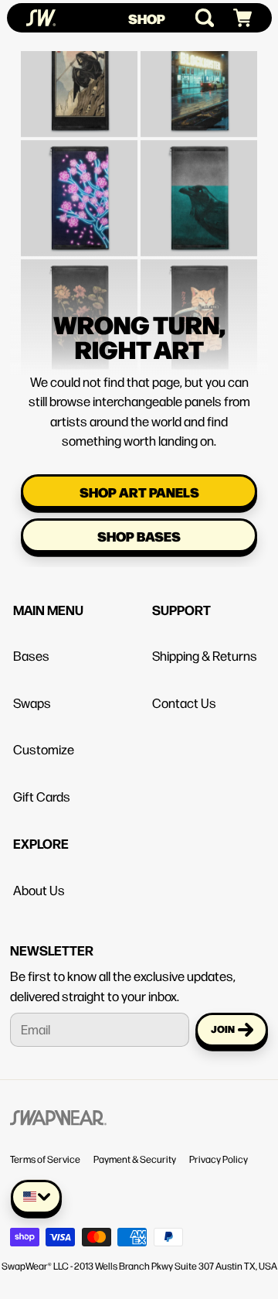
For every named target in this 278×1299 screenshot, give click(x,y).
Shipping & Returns (204, 655)
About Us (39, 889)
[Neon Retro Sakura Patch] (79, 169)
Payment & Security (134, 1159)
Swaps (32, 702)
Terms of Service (45, 1159)
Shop (146, 18)
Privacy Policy (218, 1159)
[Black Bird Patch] (199, 169)
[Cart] (236, 18)
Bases (31, 655)
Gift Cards (41, 796)
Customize (43, 748)
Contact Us (184, 702)
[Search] (198, 18)
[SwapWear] (41, 17)
